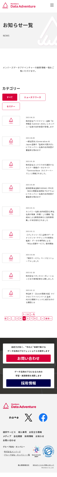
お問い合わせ (28, 358)
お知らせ (40, 436)
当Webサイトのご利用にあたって (43, 465)
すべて (10, 97)
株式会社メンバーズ (12, 451)
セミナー (11, 106)
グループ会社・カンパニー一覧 (17, 454)
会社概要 (18, 436)
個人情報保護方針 (23, 465)
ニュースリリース (32, 97)
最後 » (48, 318)
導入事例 (22, 432)
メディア (7, 436)
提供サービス (9, 432)
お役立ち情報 (35, 432)
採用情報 (28, 383)
